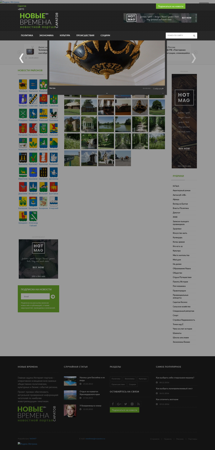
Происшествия (85, 36)
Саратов (22, 6)
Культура (65, 36)
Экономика (46, 36)
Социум (105, 36)
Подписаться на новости (170, 6)
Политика (27, 36)
